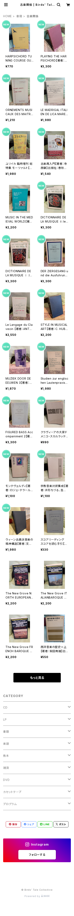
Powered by (32, 896)
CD (5, 707)
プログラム (10, 804)
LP (5, 719)
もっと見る (37, 678)
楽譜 (6, 743)
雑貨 (6, 767)
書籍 (19, 16)
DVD (6, 779)
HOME (7, 16)
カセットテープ (12, 792)
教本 (6, 755)
